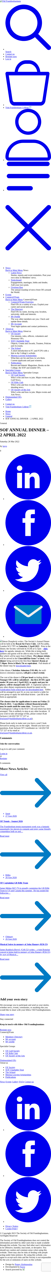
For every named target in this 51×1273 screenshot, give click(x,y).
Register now (11, 56)
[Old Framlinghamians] (10, 1)
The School (16, 348)
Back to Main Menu (14, 270)
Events (8, 295)
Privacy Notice (11, 1226)
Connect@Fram (12, 297)
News (7, 268)
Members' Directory (14, 1037)
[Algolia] (24, 1269)
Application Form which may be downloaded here (21, 689)
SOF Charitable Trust (20, 341)
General (8, 416)
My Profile (15, 316)
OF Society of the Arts (20, 390)
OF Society (16, 333)
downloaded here (23, 666)
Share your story (7, 1014)
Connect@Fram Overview (22, 302)
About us (9, 329)
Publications (16, 363)
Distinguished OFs (13, 397)
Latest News (16, 273)
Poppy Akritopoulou (23, 1264)
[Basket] (28, 105)
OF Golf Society (18, 375)
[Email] (28, 636)
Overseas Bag (17, 287)
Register (3, 758)
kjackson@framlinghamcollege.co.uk (16, 718)
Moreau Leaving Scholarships (24, 355)
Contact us (10, 54)
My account (10, 1039)
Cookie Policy (11, 1229)
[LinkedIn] (28, 499)
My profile (10, 1042)
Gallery (8, 399)
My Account (16, 324)
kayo (5, 446)
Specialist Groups (13, 370)
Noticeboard (16, 280)
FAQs (21, 1082)
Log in (8, 59)
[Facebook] (28, 545)
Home (8, 411)
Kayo (22, 1267)
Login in (3, 753)
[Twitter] (28, 590)
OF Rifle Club (17, 382)
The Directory (17, 309)
